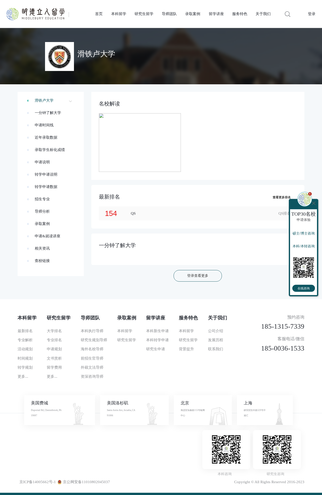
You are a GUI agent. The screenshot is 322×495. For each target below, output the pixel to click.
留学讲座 (216, 14)
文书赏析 (54, 358)
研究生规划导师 (94, 340)
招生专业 (42, 199)
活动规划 (25, 349)
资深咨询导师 (92, 376)
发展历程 (215, 340)
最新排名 (25, 331)
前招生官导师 (92, 358)
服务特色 (239, 14)
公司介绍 (215, 331)
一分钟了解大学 (48, 113)
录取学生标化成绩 (50, 150)
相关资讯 (42, 248)
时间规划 (25, 358)
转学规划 (25, 367)
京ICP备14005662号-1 (37, 482)
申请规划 (54, 349)
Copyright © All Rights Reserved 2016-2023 (269, 482)
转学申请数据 (46, 187)
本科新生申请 (157, 331)
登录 (311, 14)
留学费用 (54, 367)
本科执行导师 (92, 331)
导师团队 (169, 14)
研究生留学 (144, 14)
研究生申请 (155, 349)
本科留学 (118, 14)
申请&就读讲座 (47, 236)
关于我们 (263, 14)
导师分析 (42, 211)
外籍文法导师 (92, 367)
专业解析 (25, 340)
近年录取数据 (46, 137)
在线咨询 (304, 288)
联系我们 (215, 349)
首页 (99, 14)
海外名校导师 (92, 349)
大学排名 (54, 331)
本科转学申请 (157, 340)
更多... (23, 376)
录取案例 (192, 14)
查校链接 (42, 261)
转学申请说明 (46, 174)
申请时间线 (44, 125)
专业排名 (54, 340)
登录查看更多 (197, 276)
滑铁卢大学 (44, 100)
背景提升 (186, 349)
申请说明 (42, 162)
